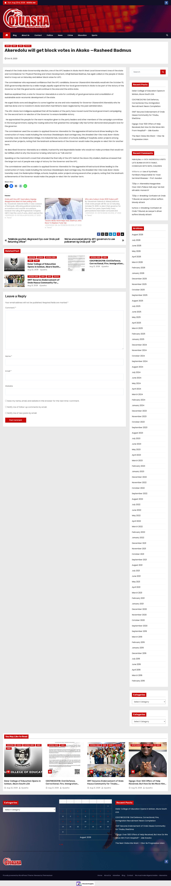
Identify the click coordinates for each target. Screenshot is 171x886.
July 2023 (136, 438)
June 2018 (136, 664)
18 (70, 822)
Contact (38, 35)
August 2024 (137, 367)
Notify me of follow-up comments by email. (27, 407)
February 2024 (138, 399)
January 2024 (138, 405)
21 (93, 822)
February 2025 (138, 333)
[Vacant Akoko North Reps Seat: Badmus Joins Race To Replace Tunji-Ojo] (64, 209)
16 (108, 816)
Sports (94, 35)
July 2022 (136, 504)
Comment (10, 307)
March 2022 (137, 526)
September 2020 (139, 625)
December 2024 (139, 344)
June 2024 (136, 377)
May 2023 (136, 449)
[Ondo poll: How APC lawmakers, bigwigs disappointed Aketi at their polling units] (25, 208)
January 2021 (138, 603)
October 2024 (138, 356)
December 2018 (139, 653)
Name (8, 356)
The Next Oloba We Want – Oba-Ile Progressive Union (139, 843)
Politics (50, 35)
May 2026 (136, 251)
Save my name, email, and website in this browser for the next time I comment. (43, 401)
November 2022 (139, 482)
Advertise (116, 875)
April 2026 (136, 256)
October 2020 (138, 620)
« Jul (61, 844)
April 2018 (136, 669)
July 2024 (136, 372)
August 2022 (137, 499)
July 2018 (136, 658)
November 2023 (139, 416)
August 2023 (137, 433)
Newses (37, 875)
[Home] (6, 35)
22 (100, 822)
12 (78, 816)
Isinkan (40, 257)
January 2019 (138, 647)
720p (134, 183)
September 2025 (139, 295)
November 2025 (139, 284)
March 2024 (137, 394)
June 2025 (136, 311)
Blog (15, 35)
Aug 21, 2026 (95, 266)
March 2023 (137, 460)
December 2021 (139, 543)
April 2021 (136, 587)
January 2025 (138, 339)
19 (78, 822)
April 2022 (136, 521)
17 (63, 822)
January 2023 (138, 471)
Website (9, 386)
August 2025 (137, 300)
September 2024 (140, 361)
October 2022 (138, 488)
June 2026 (136, 245)
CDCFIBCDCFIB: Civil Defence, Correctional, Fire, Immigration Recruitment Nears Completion (106, 263)
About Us (25, 35)
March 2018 (137, 675)
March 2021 (137, 592)
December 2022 (139, 477)
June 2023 (136, 444)
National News (51, 257)
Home (100, 875)
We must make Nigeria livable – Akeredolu (151, 875)
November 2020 (139, 614)
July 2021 (136, 570)
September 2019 (139, 631)
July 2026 (136, 240)
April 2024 (136, 388)
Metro (8, 46)
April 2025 (136, 322)
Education (82, 35)
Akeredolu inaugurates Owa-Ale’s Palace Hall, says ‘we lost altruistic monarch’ (148, 187)
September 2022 (139, 493)
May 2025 (136, 317)
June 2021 (136, 576)
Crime (70, 35)
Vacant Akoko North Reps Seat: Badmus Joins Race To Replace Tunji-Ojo (63, 221)
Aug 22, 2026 (33, 270)
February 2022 (138, 532)
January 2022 (138, 537)
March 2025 (137, 328)
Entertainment (136, 745)
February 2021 (138, 598)
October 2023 (138, 422)
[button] (167, 35)
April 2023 (136, 455)
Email (8, 371)
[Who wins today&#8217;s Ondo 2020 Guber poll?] (105, 207)
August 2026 (137, 234)
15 (100, 816)
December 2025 (139, 278)
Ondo (20, 46)
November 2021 (139, 548)
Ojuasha (43, 270)
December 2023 (139, 411)
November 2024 (139, 350)
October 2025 (138, 289)
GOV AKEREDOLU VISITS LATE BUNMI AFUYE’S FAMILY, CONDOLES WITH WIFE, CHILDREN (149, 162)
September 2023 (139, 427)
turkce (135, 208)
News (60, 35)
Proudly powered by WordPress (15, 875)
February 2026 (138, 267)
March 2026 (137, 262)
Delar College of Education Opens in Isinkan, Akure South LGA (43, 267)
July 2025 (136, 306)
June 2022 (136, 510)
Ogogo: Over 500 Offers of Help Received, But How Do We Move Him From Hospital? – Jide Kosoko (148, 127)
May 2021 (136, 581)
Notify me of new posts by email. (22, 413)
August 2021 (137, 565)
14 (93, 816)
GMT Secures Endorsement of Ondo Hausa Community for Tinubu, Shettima (43, 283)
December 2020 (139, 609)
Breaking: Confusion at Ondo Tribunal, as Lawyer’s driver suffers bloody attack (149, 199)
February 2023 (138, 466)
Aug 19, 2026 (136, 788)
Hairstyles (136, 159)
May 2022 (136, 515)
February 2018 (138, 680)
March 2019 (137, 636)
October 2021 (138, 554)
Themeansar (47, 875)
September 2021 (139, 559)
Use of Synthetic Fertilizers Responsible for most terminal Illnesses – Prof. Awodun (147, 175)
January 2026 (138, 273)
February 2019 (138, 642)
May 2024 (136, 383)
